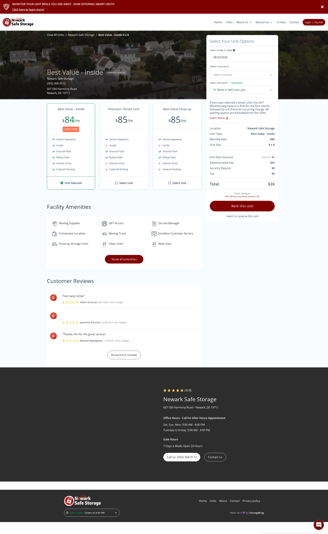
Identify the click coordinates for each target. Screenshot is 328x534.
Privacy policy (251, 500)
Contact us (215, 457)
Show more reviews (124, 355)
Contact (235, 501)
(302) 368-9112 (56, 83)
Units (213, 501)
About (223, 501)
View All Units (55, 35)
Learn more (217, 118)
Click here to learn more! (28, 9)
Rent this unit (242, 206)
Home (203, 501)
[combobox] (242, 75)
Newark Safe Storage (81, 35)
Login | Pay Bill (314, 22)
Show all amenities (124, 259)
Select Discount (226, 83)
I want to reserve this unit (242, 216)
